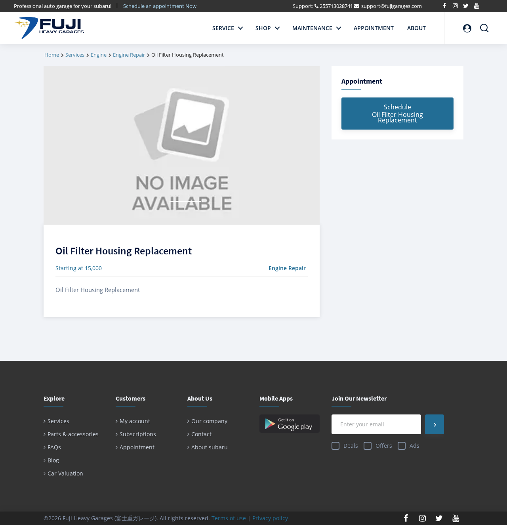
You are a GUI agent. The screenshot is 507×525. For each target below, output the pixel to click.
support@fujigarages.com (391, 6)
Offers (383, 445)
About (416, 28)
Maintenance (312, 28)
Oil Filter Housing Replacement (123, 250)
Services (74, 54)
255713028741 (336, 6)
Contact (201, 434)
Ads (414, 445)
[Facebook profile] (406, 518)
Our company (209, 421)
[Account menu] (467, 28)
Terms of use (229, 518)
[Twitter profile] (439, 518)
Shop (263, 28)
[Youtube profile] (456, 518)
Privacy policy (270, 518)
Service (223, 28)
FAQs (54, 447)
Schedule (397, 113)
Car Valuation (65, 473)
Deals (350, 445)
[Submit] (434, 424)
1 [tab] (185, 201)
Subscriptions (138, 434)
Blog (53, 460)
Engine (99, 54)
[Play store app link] (289, 423)
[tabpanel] (182, 145)
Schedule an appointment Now (160, 6)
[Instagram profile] (422, 518)
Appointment (374, 28)
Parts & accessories (73, 434)
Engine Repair (129, 54)
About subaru (209, 447)
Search (484, 25)
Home (51, 54)
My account (135, 421)
